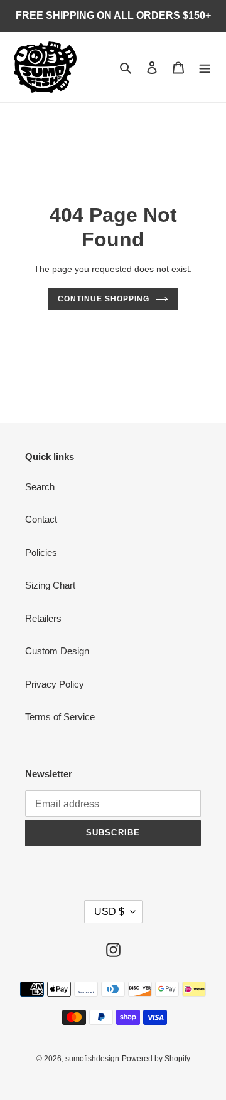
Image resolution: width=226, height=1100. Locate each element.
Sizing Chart (50, 585)
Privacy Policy (54, 684)
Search (40, 486)
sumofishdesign (92, 1058)
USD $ (109, 911)
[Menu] (204, 67)
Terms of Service (60, 716)
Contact (41, 519)
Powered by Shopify (156, 1058)
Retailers (43, 618)
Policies (41, 552)
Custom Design (57, 651)
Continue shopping (103, 299)
